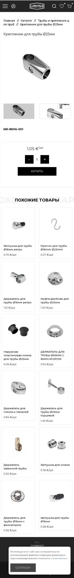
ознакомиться (59, 558)
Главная (9, 20)
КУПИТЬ (37, 171)
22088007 (37, 545)
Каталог (27, 20)
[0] (62, 6)
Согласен (23, 567)
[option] (37, 68)
